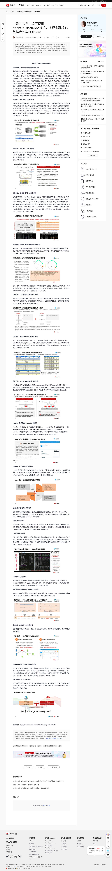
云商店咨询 (9, 852)
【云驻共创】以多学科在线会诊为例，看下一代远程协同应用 (31, 788)
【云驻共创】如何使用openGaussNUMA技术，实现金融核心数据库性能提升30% (38, 781)
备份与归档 (33, 746)
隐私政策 (104, 864)
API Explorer (32, 841)
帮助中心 (63, 841)
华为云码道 (83, 5)
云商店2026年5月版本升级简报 (89, 77)
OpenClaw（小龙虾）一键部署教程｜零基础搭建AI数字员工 (92, 67)
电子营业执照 (11, 868)
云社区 (7, 11)
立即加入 (92, 155)
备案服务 (8, 850)
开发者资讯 (64, 849)
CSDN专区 (96, 841)
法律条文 (96, 864)
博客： (89, 25)
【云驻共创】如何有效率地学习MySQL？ (91, 115)
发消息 (98, 36)
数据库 (39, 746)
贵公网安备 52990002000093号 (25, 868)
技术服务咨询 (9, 845)
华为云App (103, 1)
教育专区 (79, 843)
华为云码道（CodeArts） (36, 846)
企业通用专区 (81, 846)
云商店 (79, 841)
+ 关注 (86, 36)
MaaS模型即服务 (34, 854)
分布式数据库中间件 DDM (20, 746)
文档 (89, 5)
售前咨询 (8, 847)
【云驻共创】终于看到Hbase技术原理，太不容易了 (92, 110)
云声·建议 (63, 843)
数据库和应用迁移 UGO (50, 746)
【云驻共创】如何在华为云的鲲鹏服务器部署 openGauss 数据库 (92, 105)
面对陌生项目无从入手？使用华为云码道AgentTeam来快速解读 (92, 72)
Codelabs (64, 846)
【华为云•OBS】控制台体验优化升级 (90, 86)
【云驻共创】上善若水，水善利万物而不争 (26, 785)
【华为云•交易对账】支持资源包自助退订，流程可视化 (91, 81)
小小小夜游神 (19, 37)
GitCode (95, 855)
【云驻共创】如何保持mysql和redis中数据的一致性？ (92, 120)
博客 (12, 11)
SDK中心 (31, 843)
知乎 (94, 843)
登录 (98, 5)
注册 (104, 5)
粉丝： (96, 25)
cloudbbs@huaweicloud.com (54, 738)
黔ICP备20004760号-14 (33, 864)
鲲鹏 (60, 746)
